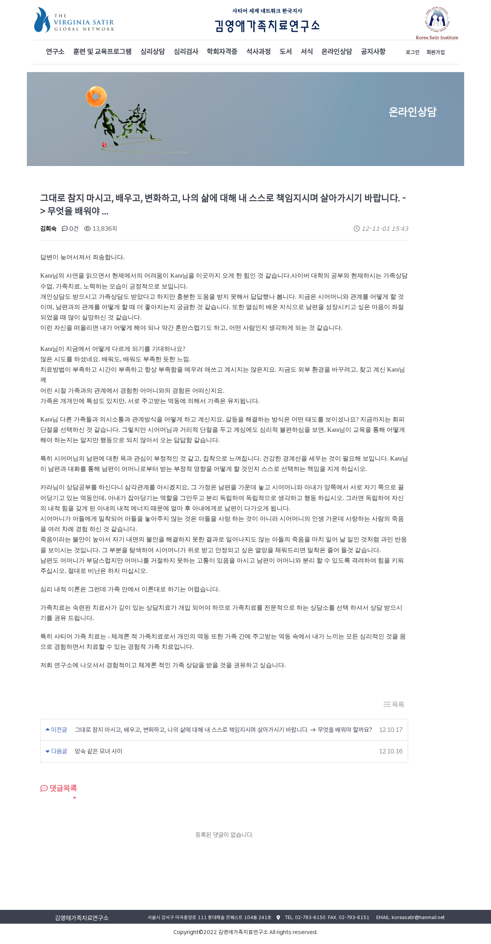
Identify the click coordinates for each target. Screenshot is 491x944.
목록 (397, 704)
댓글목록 (62, 788)
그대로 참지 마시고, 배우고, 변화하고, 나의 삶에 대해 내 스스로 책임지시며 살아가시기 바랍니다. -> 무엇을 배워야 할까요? (223, 730)
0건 (73, 229)
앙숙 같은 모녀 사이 (98, 751)
